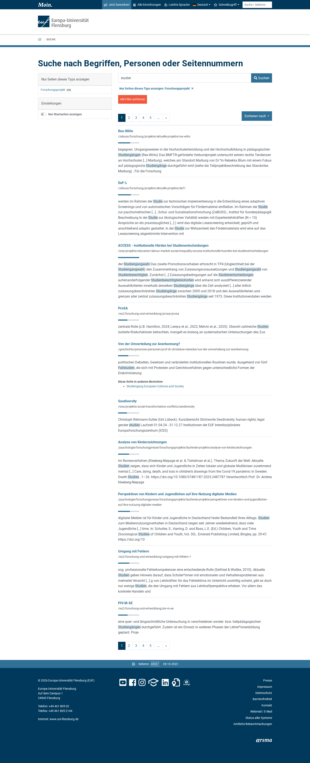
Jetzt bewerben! (119, 4)
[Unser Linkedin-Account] (165, 682)
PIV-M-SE (125, 603)
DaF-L (122, 183)
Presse (267, 680)
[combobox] (257, 4)
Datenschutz (263, 693)
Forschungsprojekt (53, 89)
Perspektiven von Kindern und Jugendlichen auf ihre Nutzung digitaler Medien (177, 494)
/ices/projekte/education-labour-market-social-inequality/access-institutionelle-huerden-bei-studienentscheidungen (193, 251)
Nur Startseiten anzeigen (65, 114)
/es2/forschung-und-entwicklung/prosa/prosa (148, 313)
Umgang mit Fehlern (133, 551)
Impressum (264, 686)
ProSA (123, 308)
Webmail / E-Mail (261, 711)
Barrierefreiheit (262, 699)
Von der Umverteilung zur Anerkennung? (149, 344)
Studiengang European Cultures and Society (155, 386)
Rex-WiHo (125, 131)
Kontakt (266, 705)
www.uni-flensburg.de (64, 719)
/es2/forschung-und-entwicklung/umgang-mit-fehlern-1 (154, 556)
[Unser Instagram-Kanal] (142, 682)
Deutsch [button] (202, 4)
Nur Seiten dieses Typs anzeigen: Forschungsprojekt (154, 88)
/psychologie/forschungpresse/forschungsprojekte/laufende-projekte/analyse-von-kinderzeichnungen (185, 447)
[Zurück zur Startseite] (63, 22)
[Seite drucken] (133, 664)
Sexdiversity (127, 401)
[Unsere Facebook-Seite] (132, 682)
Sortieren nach (255, 116)
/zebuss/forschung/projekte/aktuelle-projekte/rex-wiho (154, 136)
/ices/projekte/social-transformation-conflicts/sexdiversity (156, 406)
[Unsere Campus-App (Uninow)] (153, 682)
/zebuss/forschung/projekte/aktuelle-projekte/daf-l (151, 188)
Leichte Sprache (179, 4)
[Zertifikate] (176, 682)
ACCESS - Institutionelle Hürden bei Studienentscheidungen (163, 245)
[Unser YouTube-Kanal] (122, 682)
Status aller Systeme (258, 717)
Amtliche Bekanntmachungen (252, 724)
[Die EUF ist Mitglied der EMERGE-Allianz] (187, 682)
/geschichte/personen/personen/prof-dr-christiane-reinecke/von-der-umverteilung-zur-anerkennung (183, 349)
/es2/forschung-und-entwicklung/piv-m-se (146, 608)
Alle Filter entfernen (132, 99)
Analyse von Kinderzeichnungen (142, 442)
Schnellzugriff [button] (228, 4)
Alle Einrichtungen (149, 4)
